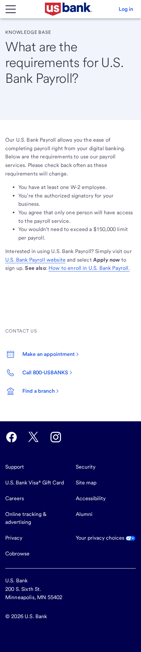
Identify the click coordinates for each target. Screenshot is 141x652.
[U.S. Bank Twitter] (33, 437)
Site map (86, 482)
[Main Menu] (10, 9)
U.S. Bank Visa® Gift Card (34, 482)
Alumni (84, 514)
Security (85, 467)
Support (14, 467)
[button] (126, 9)
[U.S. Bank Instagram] (55, 437)
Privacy (13, 538)
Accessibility (91, 498)
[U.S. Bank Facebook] (11, 437)
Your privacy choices (101, 538)
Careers (14, 498)
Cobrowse (17, 553)
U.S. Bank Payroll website (35, 260)
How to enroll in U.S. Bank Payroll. (89, 268)
